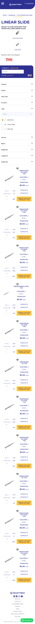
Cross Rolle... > (24, 177)
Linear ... (24, 179)
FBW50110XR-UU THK (24, 477)
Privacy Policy (17, 611)
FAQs (17, 609)
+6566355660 (30, 3)
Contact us (17, 601)
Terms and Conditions (17, 614)
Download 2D (24, 190)
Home (5, 15)
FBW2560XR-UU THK (24, 362)
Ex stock (7, 75)
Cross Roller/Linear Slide (24, 15)
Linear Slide (18, 17)
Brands (17, 606)
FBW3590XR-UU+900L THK (24, 439)
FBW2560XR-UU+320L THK (24, 325)
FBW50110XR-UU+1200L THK (24, 553)
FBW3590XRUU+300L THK (21, 287)
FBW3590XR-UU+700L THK (24, 400)
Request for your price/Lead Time (24, 199)
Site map (17, 616)
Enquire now (24, 182)
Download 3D (24, 193)
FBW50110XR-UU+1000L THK (24, 514)
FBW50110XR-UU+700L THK (24, 210)
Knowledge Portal (17, 604)
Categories (11, 15)
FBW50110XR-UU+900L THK (24, 172)
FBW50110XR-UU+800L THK (24, 249)
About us (17, 599)
